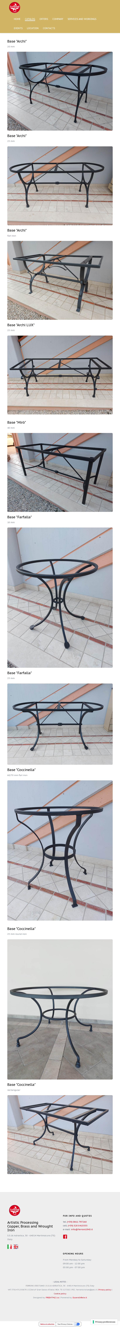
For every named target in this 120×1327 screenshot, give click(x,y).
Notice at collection (47, 1324)
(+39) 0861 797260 (77, 1221)
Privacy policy (104, 1289)
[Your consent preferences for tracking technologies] (104, 1322)
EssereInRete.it (80, 1297)
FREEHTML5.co (52, 1297)
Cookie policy (60, 1293)
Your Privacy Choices (65, 1324)
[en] (16, 1246)
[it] (9, 1246)
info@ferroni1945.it (82, 1229)
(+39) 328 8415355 (78, 1225)
